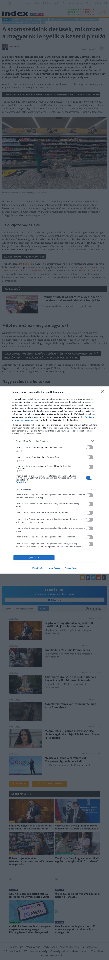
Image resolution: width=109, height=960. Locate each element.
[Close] (103, 392)
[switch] (89, 447)
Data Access (54, 568)
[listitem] (54, 441)
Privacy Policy (70, 568)
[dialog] (54, 480)
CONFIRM (34, 558)
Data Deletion (38, 568)
